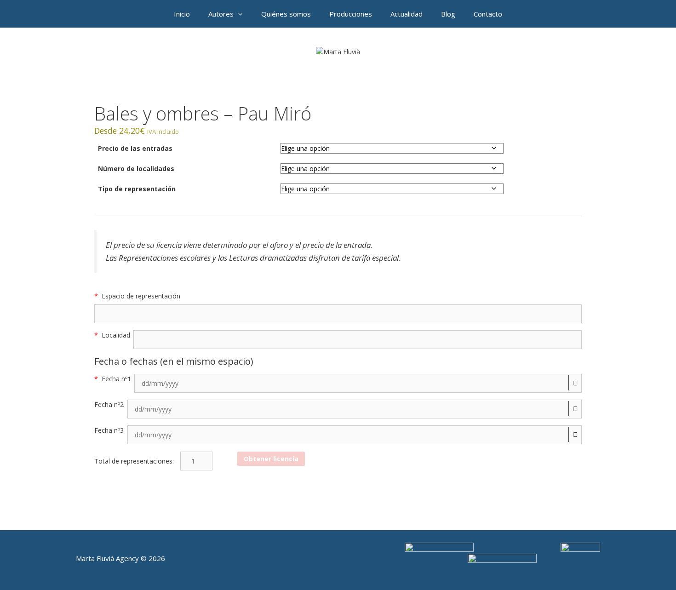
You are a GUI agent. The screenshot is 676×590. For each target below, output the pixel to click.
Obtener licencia (271, 458)
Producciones (350, 13)
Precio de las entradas (135, 148)
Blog (448, 13)
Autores (221, 13)
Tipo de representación (137, 188)
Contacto (488, 13)
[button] (243, 14)
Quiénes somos (286, 13)
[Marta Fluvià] (338, 50)
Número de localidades (136, 168)
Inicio (182, 13)
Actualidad (406, 13)
